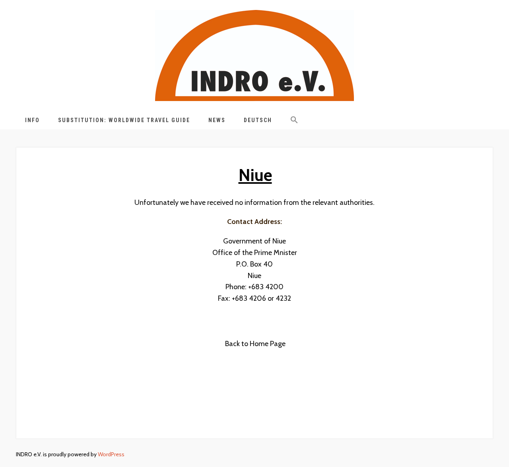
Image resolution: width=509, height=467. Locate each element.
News (216, 120)
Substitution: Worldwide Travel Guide (124, 120)
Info (32, 120)
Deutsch (258, 120)
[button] (294, 121)
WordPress (111, 454)
